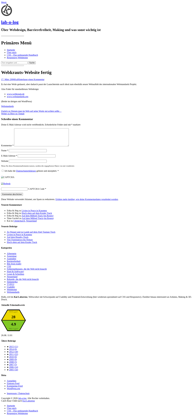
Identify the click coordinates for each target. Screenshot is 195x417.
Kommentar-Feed (15, 386)
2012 (13, 351)
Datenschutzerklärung (26, 171)
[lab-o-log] (6, 15)
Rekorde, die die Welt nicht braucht (23, 279)
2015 (13, 346)
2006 (13, 367)
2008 (13, 362)
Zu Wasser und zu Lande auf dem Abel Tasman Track (31, 232)
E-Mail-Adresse (9, 156)
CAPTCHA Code (36, 189)
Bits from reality (14, 264)
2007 (13, 364)
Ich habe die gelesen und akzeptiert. (32, 171)
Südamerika (12, 282)
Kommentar (7, 145)
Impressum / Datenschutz (18, 393)
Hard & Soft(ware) (15, 271)
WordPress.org (13, 388)
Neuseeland (12, 276)
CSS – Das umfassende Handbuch (22, 55)
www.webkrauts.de (15, 94)
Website (4, 161)
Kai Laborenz (28, 401)
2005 (13, 369)
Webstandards (7, 106)
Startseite (11, 50)
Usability (11, 287)
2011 (13, 354)
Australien (11, 258)
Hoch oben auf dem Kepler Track (37, 213)
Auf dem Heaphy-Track (17, 237)
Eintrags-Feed (13, 383)
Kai (16, 79)
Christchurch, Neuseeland (25, 221)
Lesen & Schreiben (15, 274)
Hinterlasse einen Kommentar (31, 79)
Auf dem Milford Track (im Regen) (37, 215)
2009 (13, 359)
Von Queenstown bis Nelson (20, 239)
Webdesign (12, 289)
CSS (9, 266)
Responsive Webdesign (17, 57)
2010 (13, 357)
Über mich (11, 52)
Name (4, 150)
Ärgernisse (12, 256)
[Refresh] (5, 183)
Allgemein (11, 253)
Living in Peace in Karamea (34, 210)
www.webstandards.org (17, 96)
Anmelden (11, 381)
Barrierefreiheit (13, 261)
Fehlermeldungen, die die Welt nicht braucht (27, 269)
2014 (13, 349)
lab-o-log (10, 22)
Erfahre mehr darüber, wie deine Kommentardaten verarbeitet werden (87, 199)
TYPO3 (10, 284)
